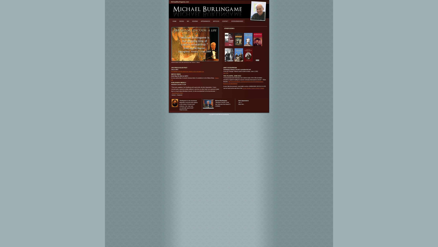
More (257, 60)
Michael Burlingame (219, 2)
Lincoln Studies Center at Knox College (253, 88)
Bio (188, 21)
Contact (225, 21)
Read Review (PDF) (177, 93)
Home (174, 21)
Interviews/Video (237, 21)
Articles (216, 21)
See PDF (225, 73)
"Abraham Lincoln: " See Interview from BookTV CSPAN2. (222, 103)
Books (181, 21)
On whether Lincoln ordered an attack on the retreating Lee (187, 71)
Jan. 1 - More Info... (243, 102)
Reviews (195, 21)
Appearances (205, 21)
